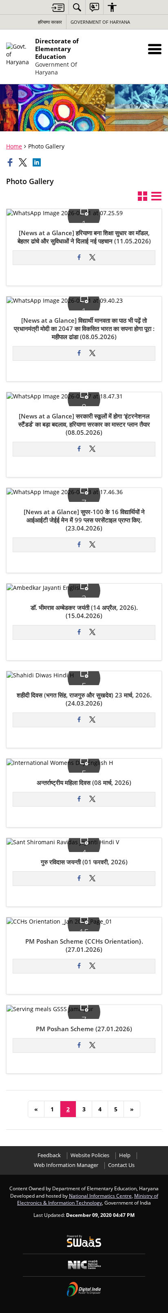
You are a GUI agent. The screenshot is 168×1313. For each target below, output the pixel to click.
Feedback (49, 1155)
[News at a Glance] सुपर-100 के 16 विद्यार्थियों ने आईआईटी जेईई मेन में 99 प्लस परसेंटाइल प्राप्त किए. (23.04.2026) (84, 520)
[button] (155, 49)
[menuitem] (77, 7)
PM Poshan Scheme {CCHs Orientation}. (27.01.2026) (84, 946)
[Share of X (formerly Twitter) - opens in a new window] (92, 258)
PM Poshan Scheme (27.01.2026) (84, 1029)
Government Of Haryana (100, 22)
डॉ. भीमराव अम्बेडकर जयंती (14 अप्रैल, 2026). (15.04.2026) (84, 612)
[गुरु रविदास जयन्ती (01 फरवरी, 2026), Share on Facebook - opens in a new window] (79, 879)
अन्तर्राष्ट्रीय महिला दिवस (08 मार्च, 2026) (84, 783)
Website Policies (90, 1155)
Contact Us (121, 1165)
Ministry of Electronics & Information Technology (87, 1199)
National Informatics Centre (100, 1195)
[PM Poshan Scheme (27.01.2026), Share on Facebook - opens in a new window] (79, 1045)
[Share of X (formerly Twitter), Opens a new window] (24, 162)
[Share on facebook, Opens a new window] (11, 162)
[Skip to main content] (58, 7)
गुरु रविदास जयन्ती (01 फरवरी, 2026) (84, 862)
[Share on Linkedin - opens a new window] (37, 162)
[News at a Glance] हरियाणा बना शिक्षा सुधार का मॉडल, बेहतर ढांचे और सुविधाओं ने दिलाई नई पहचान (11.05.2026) (84, 237)
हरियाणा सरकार (50, 22)
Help (124, 1155)
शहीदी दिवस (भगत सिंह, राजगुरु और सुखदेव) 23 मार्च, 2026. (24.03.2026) (84, 699)
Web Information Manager (66, 1165)
